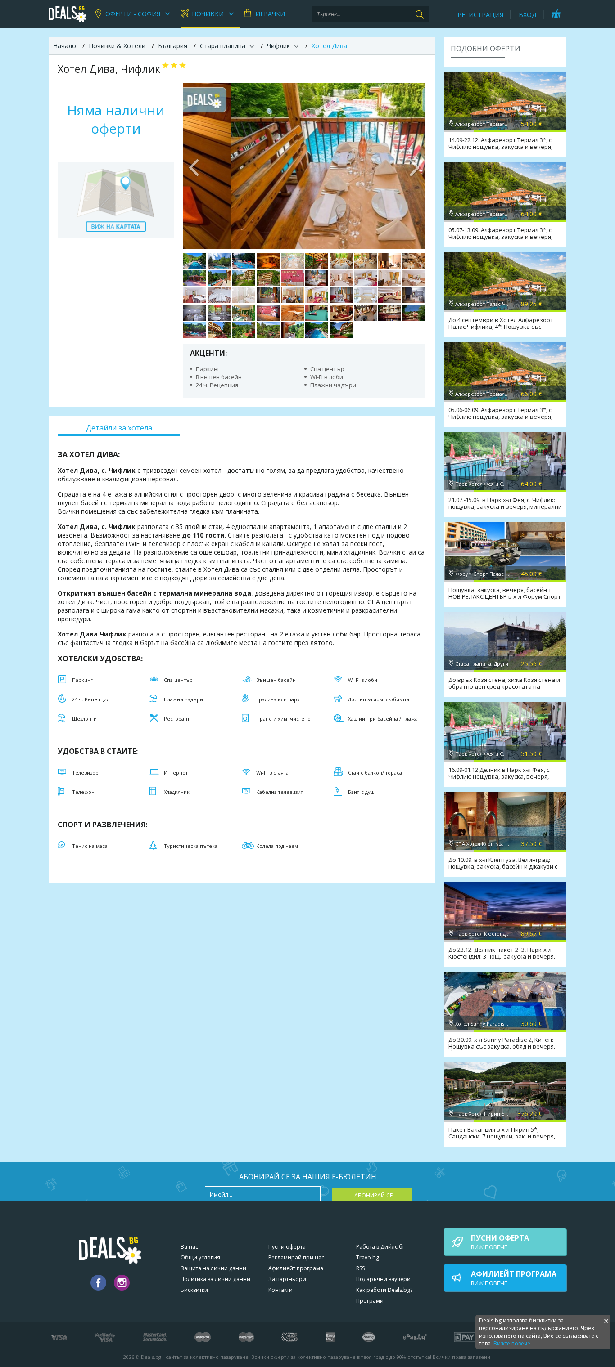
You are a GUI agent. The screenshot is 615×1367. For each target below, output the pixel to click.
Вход (527, 14)
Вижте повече (511, 1343)
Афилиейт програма (295, 1268)
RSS (360, 1268)
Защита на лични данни (213, 1268)
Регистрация (480, 14)
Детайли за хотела (119, 428)
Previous (194, 166)
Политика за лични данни (215, 1279)
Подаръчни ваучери (383, 1279)
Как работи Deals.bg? (384, 1290)
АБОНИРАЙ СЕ (373, 1195)
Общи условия (200, 1257)
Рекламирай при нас (296, 1257)
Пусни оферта (287, 1246)
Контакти (280, 1290)
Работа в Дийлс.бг (380, 1246)
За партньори (287, 1279)
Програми (370, 1300)
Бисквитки (194, 1290)
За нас (189, 1246)
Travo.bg (367, 1257)
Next (414, 166)
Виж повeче (500, 1242)
